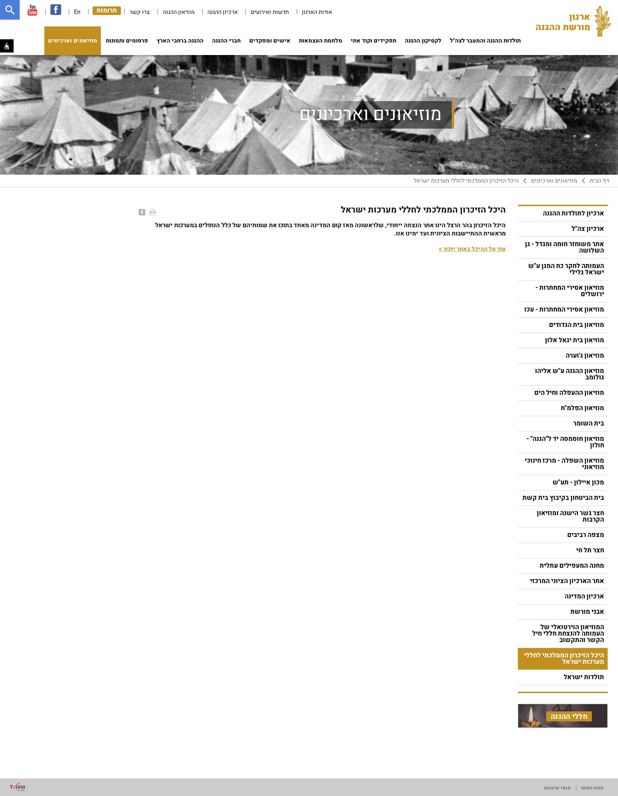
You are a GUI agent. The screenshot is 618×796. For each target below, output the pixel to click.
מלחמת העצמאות (320, 40)
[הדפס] (152, 212)
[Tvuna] (17, 786)
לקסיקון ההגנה (423, 40)
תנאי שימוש (557, 788)
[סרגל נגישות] (7, 46)
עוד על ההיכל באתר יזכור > (472, 249)
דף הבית (599, 181)
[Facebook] (141, 212)
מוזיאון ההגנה (179, 12)
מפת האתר (591, 788)
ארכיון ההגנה (222, 12)
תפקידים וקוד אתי (373, 40)
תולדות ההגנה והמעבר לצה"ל (485, 40)
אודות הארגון (317, 12)
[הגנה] (573, 21)
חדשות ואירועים (270, 12)
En (77, 12)
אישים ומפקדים (269, 40)
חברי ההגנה (226, 40)
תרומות (107, 10)
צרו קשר (139, 12)
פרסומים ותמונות (127, 40)
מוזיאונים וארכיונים (72, 40)
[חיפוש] (10, 10)
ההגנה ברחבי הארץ (180, 40)
